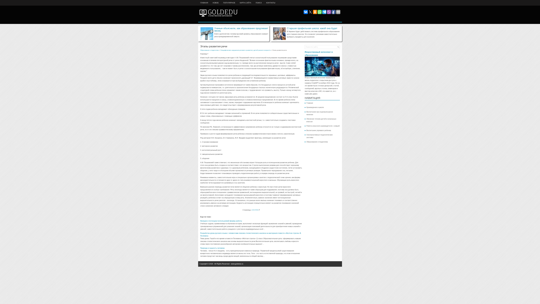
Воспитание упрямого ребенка (318, 130)
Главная (204, 3)
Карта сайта (245, 3)
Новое (216, 3)
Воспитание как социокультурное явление (319, 113)
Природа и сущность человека (212, 248)
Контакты (270, 3)
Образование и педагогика (209, 50)
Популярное (229, 3)
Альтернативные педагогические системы (319, 136)
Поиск (259, 3)
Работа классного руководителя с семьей (323, 126)
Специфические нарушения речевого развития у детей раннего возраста (245, 50)
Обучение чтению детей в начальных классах (321, 120)
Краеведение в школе (315, 107)
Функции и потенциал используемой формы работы (221, 221)
